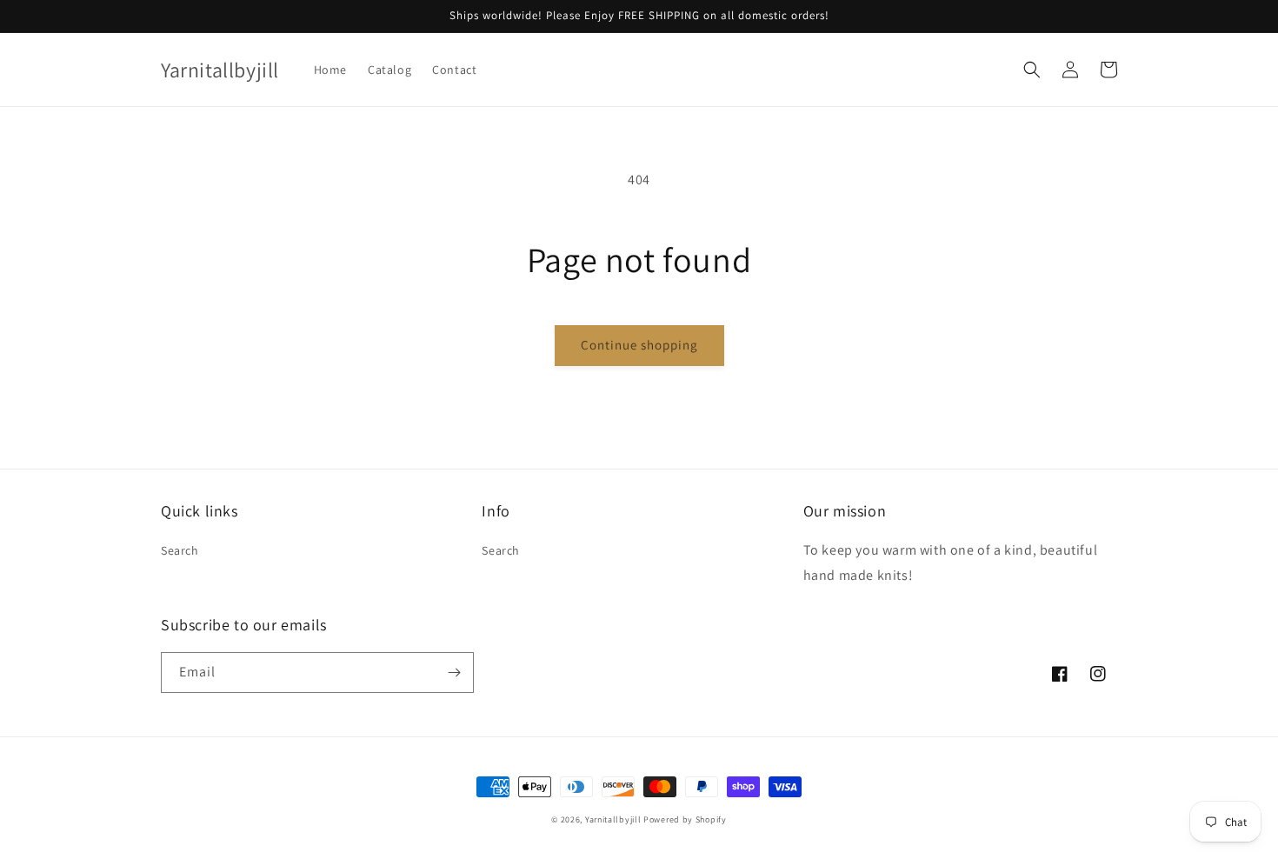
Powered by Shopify (685, 819)
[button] (1032, 69)
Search (180, 550)
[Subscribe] (454, 672)
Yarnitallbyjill (613, 819)
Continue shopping (639, 344)
